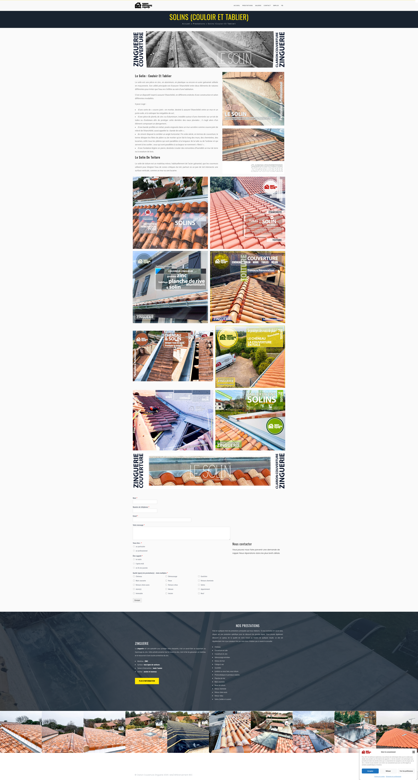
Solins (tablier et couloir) (223, 699)
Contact (267, 5)
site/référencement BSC (181, 775)
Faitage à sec (219, 664)
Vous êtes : (137, 543)
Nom (135, 498)
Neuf (202, 593)
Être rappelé (138, 556)
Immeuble (139, 593)
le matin (139, 559)
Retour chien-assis (221, 692)
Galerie (258, 5)
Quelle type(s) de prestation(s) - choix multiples (150, 573)
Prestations (247, 5)
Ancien (170, 593)
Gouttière (204, 576)
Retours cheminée (207, 581)
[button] (414, 752)
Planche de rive (220, 678)
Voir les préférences (406, 771)
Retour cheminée (220, 689)
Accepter (370, 771)
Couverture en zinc (221, 654)
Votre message (139, 525)
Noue (170, 581)
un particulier (140, 547)
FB (282, 5)
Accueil (237, 5)
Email (135, 516)
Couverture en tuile (221, 650)
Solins (203, 585)
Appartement (205, 589)
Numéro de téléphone (141, 507)
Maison (170, 589)
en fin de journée (142, 568)
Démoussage (172, 576)
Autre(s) (138, 589)
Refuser (388, 771)
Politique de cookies (379, 776)
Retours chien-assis (142, 585)
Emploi (276, 5)
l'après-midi (140, 564)
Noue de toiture (220, 685)
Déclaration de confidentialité (393, 776)
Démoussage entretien (222, 657)
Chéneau (139, 576)
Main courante (141, 581)
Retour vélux (219, 696)
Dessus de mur (220, 661)
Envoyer (137, 600)
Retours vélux (173, 585)
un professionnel (141, 551)
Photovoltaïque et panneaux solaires (227, 675)
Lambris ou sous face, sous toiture (226, 671)
